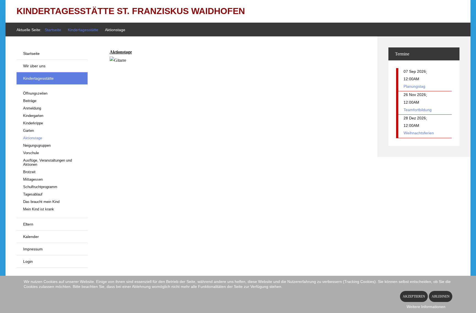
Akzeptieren (414, 296)
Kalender (31, 236)
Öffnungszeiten (35, 93)
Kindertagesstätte (38, 78)
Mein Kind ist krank (38, 209)
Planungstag (414, 86)
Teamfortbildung (418, 110)
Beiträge (29, 101)
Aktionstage (32, 138)
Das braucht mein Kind (41, 202)
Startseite (31, 53)
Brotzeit (29, 172)
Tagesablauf (32, 194)
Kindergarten (33, 116)
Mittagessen (33, 179)
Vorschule (31, 153)
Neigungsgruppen (37, 145)
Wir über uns (34, 66)
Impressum (33, 249)
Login (28, 261)
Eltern (28, 224)
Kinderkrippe (33, 123)
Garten (28, 131)
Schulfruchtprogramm (40, 187)
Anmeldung (32, 108)
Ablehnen (441, 296)
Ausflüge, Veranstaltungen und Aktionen (47, 162)
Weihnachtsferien (419, 133)
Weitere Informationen (426, 306)
